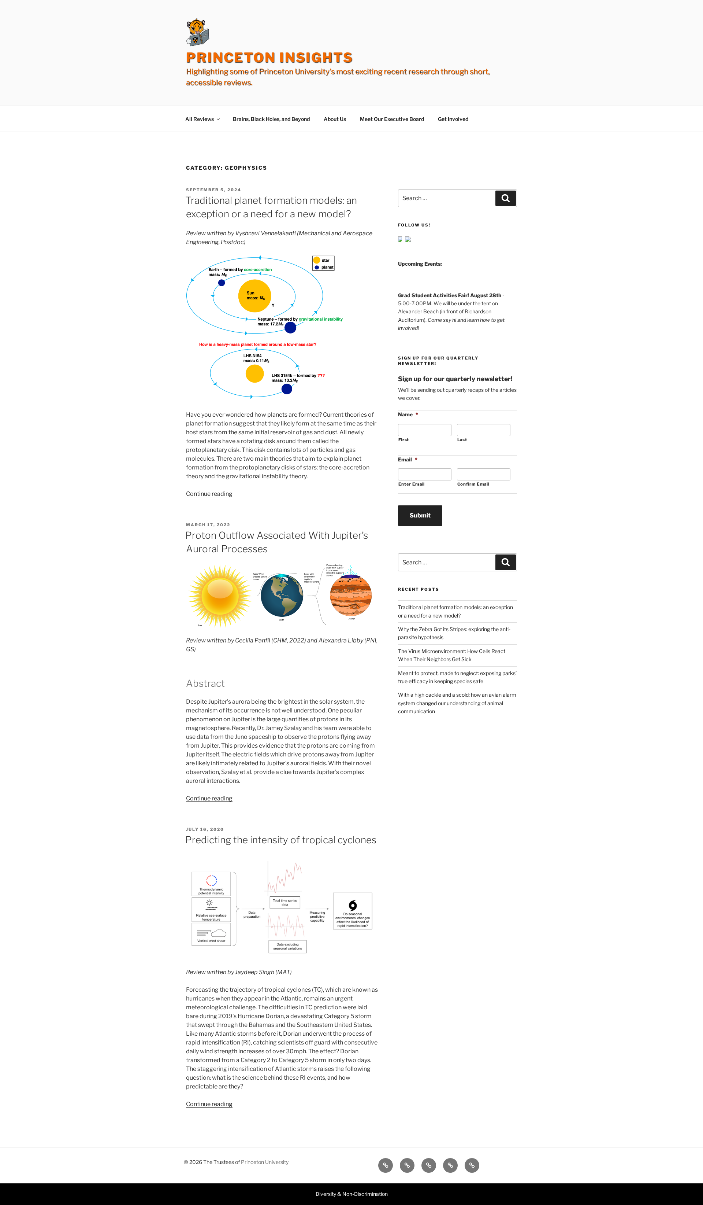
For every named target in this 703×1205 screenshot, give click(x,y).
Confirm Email (473, 484)
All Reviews (199, 119)
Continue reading (209, 493)
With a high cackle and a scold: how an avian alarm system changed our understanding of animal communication (457, 703)
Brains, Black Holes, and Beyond (271, 119)
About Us (335, 119)
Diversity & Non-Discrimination (352, 1194)
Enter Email (411, 484)
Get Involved (453, 119)
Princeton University (265, 1162)
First (403, 439)
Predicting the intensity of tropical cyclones (280, 839)
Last (462, 439)
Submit (420, 515)
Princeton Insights (269, 57)
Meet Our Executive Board (392, 119)
